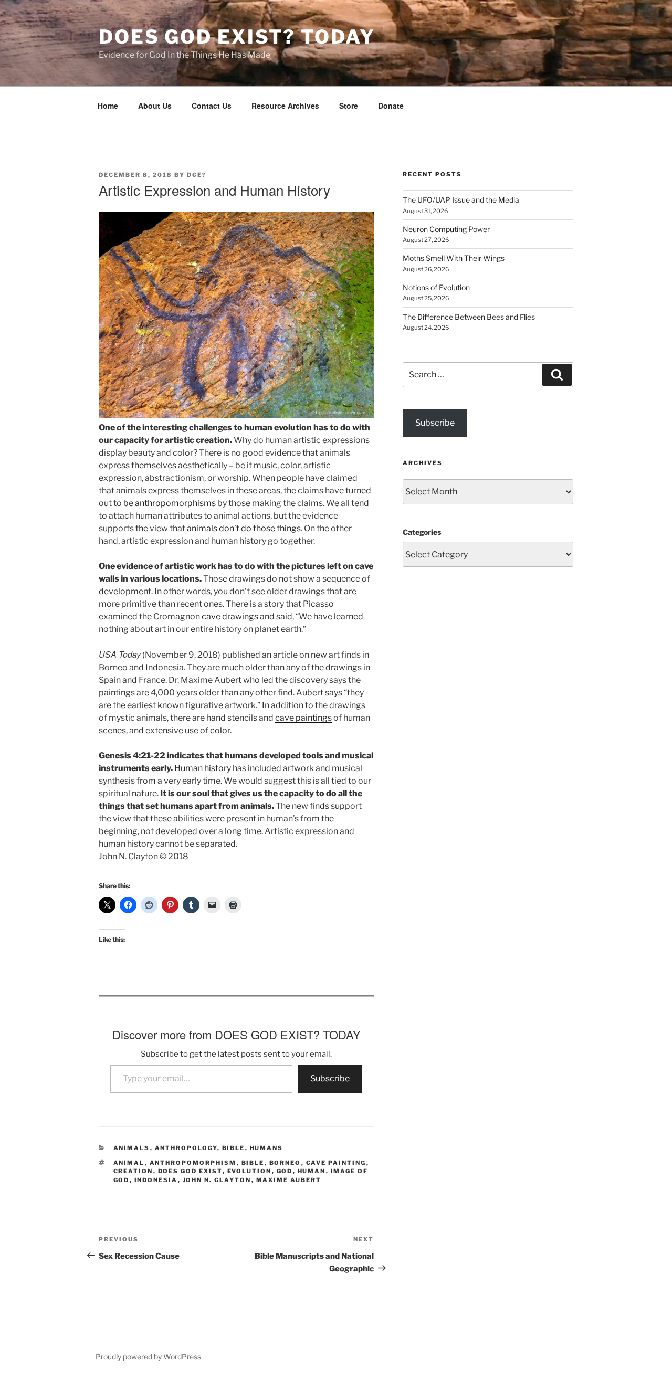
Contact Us (212, 105)
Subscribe (330, 1078)
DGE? (196, 174)
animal (129, 1162)
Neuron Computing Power (446, 229)
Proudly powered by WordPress (148, 1356)
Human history (202, 768)
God (285, 1171)
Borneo (285, 1162)
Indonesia (156, 1180)
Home (108, 105)
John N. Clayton (217, 1180)
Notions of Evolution (436, 287)
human (312, 1171)
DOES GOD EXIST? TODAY (237, 36)
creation (133, 1171)
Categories (422, 532)
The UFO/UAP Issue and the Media (461, 199)
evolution (249, 1171)
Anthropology (186, 1148)
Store (348, 105)
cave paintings (303, 718)
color (219, 730)
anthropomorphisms (175, 503)
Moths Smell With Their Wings (454, 258)
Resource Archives (285, 105)
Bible (233, 1148)
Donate (391, 105)
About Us (155, 105)
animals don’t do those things (244, 528)
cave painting (336, 1162)
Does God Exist (190, 1171)
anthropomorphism (193, 1162)
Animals (131, 1148)
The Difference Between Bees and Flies (469, 316)
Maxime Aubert (289, 1180)
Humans (267, 1148)
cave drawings (230, 616)
